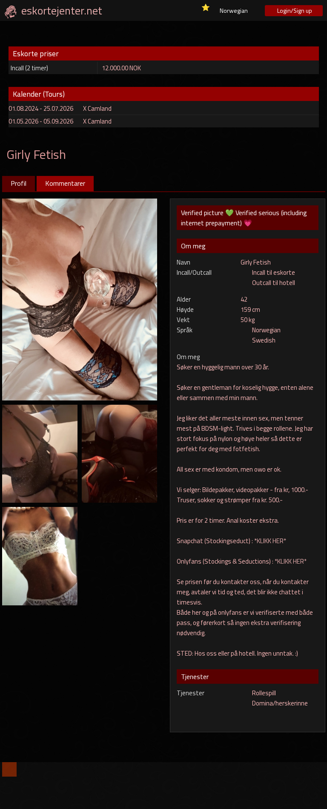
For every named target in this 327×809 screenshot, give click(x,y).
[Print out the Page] (301, 151)
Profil (18, 183)
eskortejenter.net (61, 10)
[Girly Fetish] (80, 299)
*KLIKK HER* (270, 541)
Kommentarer (65, 183)
